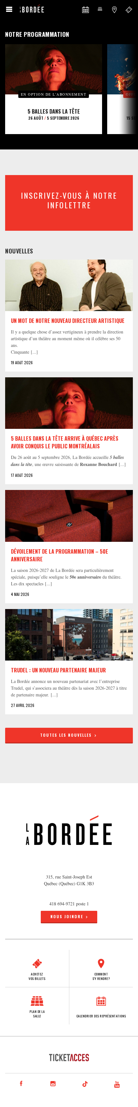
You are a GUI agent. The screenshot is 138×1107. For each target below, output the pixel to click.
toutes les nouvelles (66, 735)
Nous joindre (67, 916)
